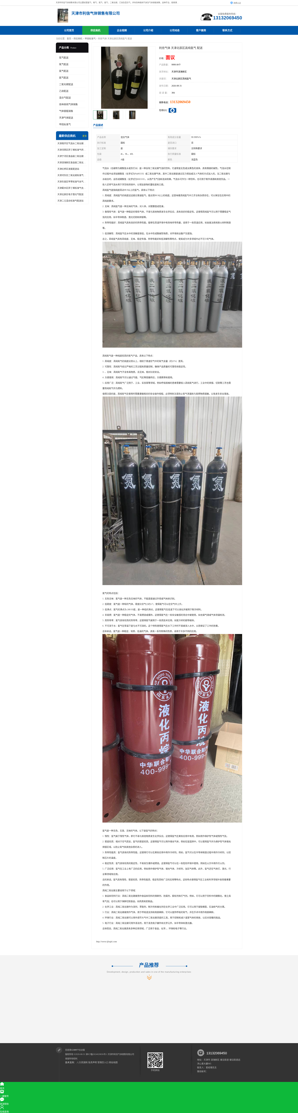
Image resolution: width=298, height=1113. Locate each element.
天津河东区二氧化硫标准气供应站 (72, 175)
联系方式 (227, 30)
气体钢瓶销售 (66, 111)
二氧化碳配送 (66, 84)
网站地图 (113, 1062)
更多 (84, 136)
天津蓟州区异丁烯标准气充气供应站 (72, 188)
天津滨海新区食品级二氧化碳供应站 (72, 162)
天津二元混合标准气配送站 (70, 201)
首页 (69, 38)
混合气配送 (65, 97)
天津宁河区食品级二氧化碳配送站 (72, 156)
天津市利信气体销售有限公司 (121, 1054)
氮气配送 (63, 71)
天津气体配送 (66, 117)
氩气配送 (63, 57)
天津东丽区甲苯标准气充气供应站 (72, 181)
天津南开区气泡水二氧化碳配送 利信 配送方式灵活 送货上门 (72, 143)
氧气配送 (63, 64)
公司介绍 (148, 30)
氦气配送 (63, 77)
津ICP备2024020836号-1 (96, 1054)
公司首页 (69, 30)
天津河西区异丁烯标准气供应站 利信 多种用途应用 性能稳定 (72, 150)
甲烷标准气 (90, 38)
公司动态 (175, 30)
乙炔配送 (63, 91)
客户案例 (201, 30)
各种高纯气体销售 (68, 104)
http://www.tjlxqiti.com (106, 941)
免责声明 (92, 1062)
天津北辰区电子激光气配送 (70, 194)
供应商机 (95, 30)
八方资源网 (82, 1062)
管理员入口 (102, 1062)
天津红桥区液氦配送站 (68, 169)
